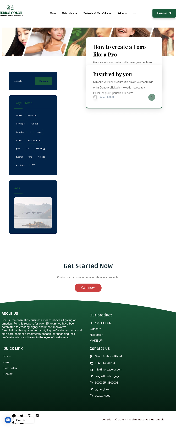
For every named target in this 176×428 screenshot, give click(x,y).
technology (40, 148)
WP (33, 165)
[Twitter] (21, 416)
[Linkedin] (37, 416)
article (19, 115)
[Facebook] (13, 416)
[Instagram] (29, 416)
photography (34, 140)
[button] (8, 420)
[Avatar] (95, 97)
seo (27, 148)
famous (34, 124)
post (18, 148)
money (19, 140)
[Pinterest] (13, 422)
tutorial (19, 157)
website (41, 157)
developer (20, 124)
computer (32, 115)
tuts (30, 157)
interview (20, 132)
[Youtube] (21, 422)
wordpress (21, 165)
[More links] (134, 13)
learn (39, 132)
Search (43, 81)
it (30, 132)
